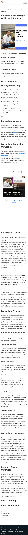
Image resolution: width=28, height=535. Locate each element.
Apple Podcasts (7, 200)
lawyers (15, 132)
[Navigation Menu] (25, 2)
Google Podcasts (15, 200)
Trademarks (19, 529)
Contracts (10, 531)
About (7, 528)
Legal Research (19, 531)
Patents (12, 529)
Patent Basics (4, 529)
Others (14, 202)
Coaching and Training (16, 528)
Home (2, 9)
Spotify (23, 200)
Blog (6, 9)
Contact (3, 533)
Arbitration (3, 531)
